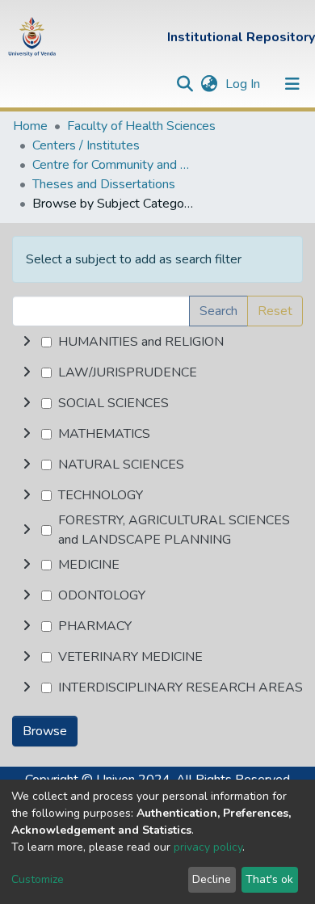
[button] (208, 84)
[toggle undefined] (26, 341)
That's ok (269, 879)
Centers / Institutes (86, 145)
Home (30, 126)
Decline (211, 879)
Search (218, 311)
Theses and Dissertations (103, 184)
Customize (37, 879)
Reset (275, 311)
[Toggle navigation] (292, 84)
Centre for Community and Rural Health (113, 165)
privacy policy (208, 847)
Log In (244, 84)
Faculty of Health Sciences (141, 126)
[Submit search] (184, 84)
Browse (45, 731)
